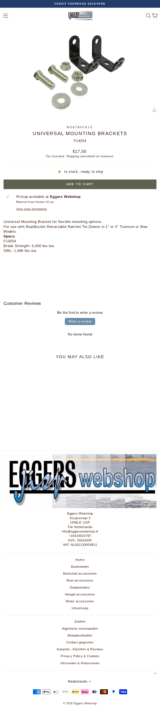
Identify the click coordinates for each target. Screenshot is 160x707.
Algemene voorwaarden (80, 628)
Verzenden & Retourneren (80, 663)
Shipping (72, 156)
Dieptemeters (80, 587)
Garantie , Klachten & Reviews (80, 649)
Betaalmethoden (80, 635)
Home (79, 559)
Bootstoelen (80, 566)
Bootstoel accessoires (80, 573)
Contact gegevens (80, 642)
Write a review (80, 321)
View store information (31, 209)
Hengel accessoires (80, 594)
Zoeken (80, 621)
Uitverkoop (80, 608)
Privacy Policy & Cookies (80, 656)
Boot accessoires (80, 580)
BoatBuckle (80, 127)
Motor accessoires (80, 601)
